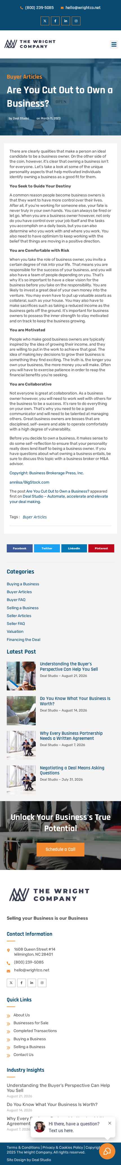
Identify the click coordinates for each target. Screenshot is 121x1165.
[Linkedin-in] (65, 21)
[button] (114, 44)
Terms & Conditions (23, 1147)
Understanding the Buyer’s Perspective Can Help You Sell (69, 666)
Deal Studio (41, 1160)
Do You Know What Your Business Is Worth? (75, 701)
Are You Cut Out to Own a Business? (57, 491)
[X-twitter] (45, 21)
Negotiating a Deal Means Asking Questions (72, 770)
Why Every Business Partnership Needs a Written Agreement (71, 736)
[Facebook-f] (55, 21)
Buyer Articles (24, 77)
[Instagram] (76, 21)
